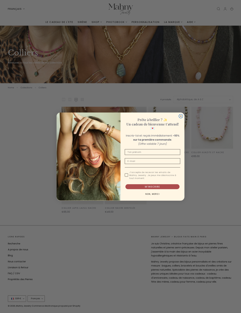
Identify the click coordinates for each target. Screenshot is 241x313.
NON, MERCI (152, 193)
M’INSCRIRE (152, 186)
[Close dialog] (181, 116)
